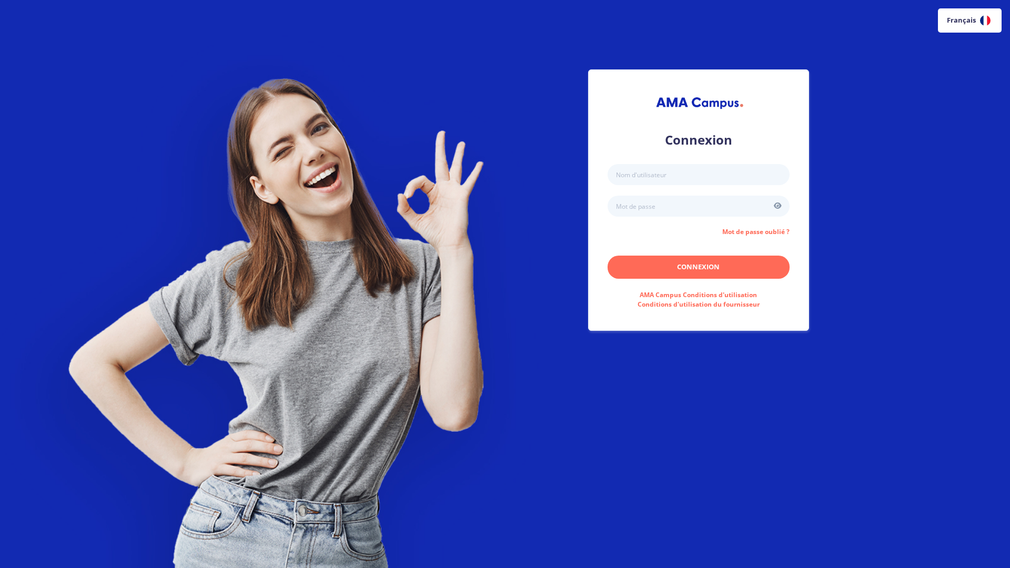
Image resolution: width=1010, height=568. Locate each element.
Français (961, 20)
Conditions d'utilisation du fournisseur (699, 304)
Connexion (698, 266)
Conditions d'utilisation (698, 294)
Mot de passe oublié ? (756, 231)
